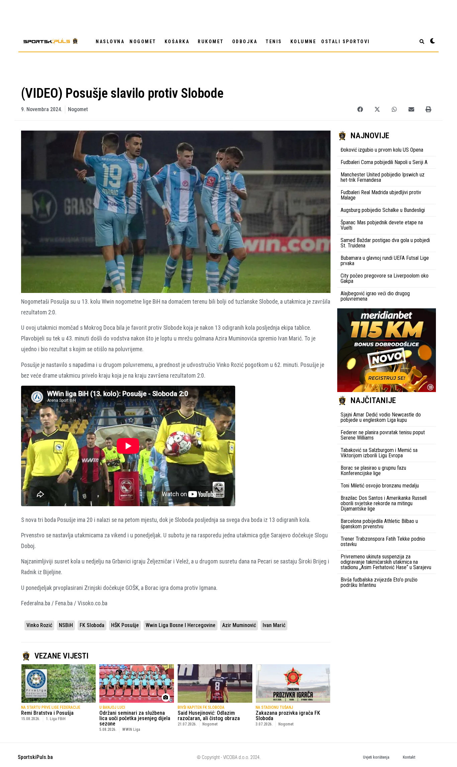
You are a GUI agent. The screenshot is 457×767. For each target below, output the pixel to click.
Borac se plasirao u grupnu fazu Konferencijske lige (373, 470)
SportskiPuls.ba (35, 757)
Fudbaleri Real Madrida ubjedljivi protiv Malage (381, 195)
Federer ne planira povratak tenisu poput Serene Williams (383, 435)
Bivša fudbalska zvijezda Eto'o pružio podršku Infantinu (379, 582)
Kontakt (409, 757)
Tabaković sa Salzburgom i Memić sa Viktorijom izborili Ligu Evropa (379, 453)
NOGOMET (142, 41)
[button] (360, 109)
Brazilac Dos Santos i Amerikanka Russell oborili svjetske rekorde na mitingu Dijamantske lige (384, 503)
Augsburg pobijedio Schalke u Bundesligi (383, 210)
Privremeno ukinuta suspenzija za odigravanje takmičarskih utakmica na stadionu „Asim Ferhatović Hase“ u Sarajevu (386, 561)
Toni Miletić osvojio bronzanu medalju (380, 485)
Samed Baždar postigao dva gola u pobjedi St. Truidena (385, 243)
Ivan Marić (274, 625)
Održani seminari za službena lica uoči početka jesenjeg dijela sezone (134, 718)
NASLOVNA (110, 41)
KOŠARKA (177, 41)
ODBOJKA (245, 41)
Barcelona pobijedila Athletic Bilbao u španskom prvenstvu (379, 524)
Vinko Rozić (39, 625)
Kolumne (303, 41)
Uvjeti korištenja (376, 757)
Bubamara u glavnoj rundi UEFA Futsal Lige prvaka (385, 260)
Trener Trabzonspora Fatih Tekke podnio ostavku (383, 541)
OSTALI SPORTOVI (345, 41)
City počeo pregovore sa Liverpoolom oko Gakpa (385, 278)
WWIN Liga (131, 729)
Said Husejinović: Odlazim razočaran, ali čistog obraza (209, 715)
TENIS (274, 41)
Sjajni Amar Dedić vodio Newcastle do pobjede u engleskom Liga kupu (381, 417)
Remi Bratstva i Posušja (47, 713)
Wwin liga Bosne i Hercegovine (180, 625)
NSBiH (66, 625)
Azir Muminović (239, 625)
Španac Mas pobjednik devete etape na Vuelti (382, 225)
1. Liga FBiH (56, 718)
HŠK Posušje (125, 625)
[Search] (422, 41)
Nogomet (78, 109)
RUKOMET (211, 41)
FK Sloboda (92, 625)
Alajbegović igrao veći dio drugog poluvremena (375, 296)
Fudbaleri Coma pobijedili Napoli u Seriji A (384, 162)
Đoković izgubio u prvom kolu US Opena (382, 150)
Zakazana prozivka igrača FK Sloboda (288, 715)
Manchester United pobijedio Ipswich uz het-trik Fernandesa (383, 177)
